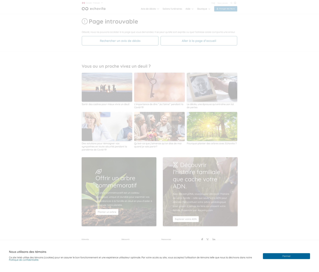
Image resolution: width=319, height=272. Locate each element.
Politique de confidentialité (23, 259)
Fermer (286, 256)
